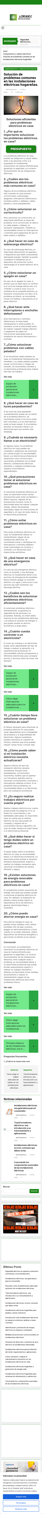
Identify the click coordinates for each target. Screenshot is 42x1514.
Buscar (6, 1186)
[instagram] (19, 10)
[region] (21, 1493)
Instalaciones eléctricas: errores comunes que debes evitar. (25, 1148)
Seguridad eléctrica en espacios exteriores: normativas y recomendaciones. (28, 41)
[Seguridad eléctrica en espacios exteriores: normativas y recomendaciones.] (17, 38)
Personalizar (21, 1503)
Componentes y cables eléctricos (20, 69)
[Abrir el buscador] (40, 33)
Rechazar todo (21, 1509)
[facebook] (16, 10)
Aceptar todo (21, 1497)
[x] (21, 10)
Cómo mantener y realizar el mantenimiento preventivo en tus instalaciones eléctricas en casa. (18, 1359)
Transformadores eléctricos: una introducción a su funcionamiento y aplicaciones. (22, 1128)
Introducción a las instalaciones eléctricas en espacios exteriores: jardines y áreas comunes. (21, 1320)
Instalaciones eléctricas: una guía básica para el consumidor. (25, 1108)
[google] (23, 10)
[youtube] (25, 10)
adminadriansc (11, 89)
